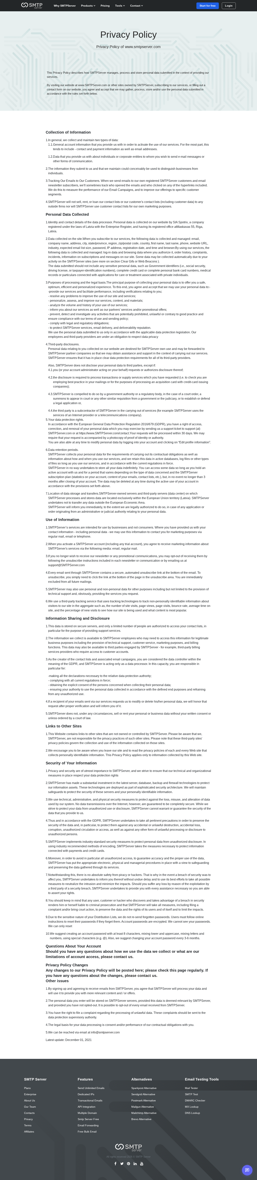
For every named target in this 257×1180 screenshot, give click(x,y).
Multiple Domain (87, 1112)
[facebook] (115, 1164)
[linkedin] (135, 1164)
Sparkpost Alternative (144, 1088)
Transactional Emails (90, 1100)
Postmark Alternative (143, 1100)
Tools (119, 5)
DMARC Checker (195, 1100)
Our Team (30, 1106)
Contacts (29, 1112)
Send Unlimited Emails (91, 1088)
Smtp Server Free (88, 1119)
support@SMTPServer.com (66, 565)
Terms (27, 1125)
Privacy (28, 1119)
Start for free (208, 5)
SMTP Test (191, 1094)
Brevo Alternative (141, 1119)
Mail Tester (191, 1088)
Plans (27, 1088)
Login (229, 5)
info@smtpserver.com (105, 1032)
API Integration (86, 1106)
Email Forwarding (88, 1125)
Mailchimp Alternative (144, 1112)
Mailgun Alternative (142, 1106)
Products (87, 5)
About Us (29, 1100)
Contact (135, 5)
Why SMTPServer (65, 5)
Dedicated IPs (86, 1094)
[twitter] (122, 1164)
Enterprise (30, 1094)
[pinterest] (128, 1164)
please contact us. (117, 957)
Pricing (105, 5)
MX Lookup (191, 1106)
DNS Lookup (192, 1112)
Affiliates (29, 1131)
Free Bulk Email (87, 1131)
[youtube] (141, 1164)
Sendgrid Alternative (143, 1094)
